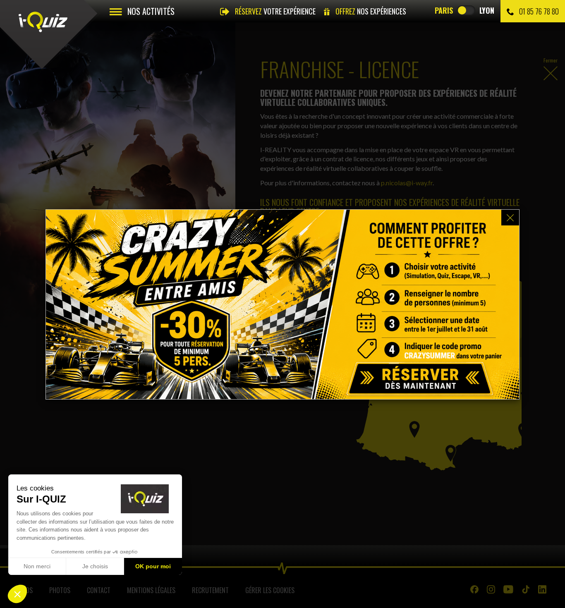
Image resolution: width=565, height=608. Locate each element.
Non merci (37, 566)
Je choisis (95, 566)
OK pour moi (153, 566)
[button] (17, 594)
